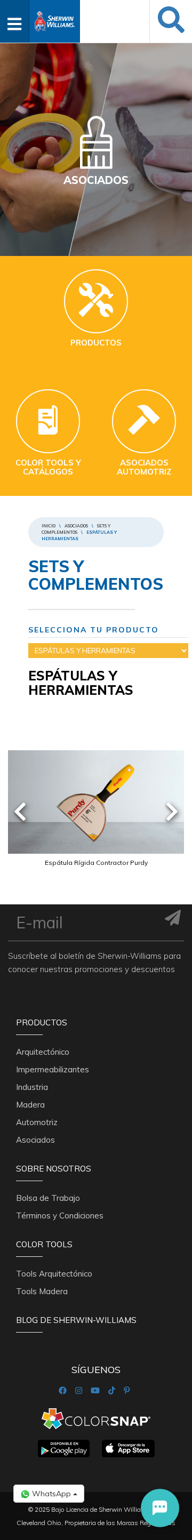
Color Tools (44, 1244)
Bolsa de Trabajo (48, 1198)
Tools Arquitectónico (54, 1274)
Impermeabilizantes (52, 1069)
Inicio (48, 525)
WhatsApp (51, 1493)
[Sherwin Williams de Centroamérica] (55, 18)
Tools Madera (42, 1291)
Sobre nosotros (53, 1169)
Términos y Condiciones (59, 1215)
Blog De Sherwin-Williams (76, 1320)
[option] (96, 822)
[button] (160, 1508)
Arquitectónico (42, 1052)
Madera (30, 1105)
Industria (32, 1087)
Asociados (76, 525)
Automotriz (37, 1122)
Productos (41, 1022)
